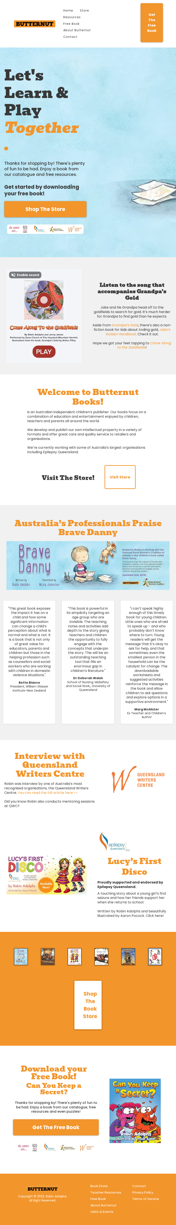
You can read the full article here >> (48, 792)
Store (84, 10)
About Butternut (77, 30)
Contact (70, 37)
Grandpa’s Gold (125, 325)
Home (68, 10)
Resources (72, 17)
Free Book (71, 24)
